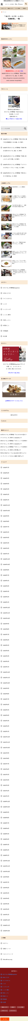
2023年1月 (6, 666)
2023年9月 (6, 623)
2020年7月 (6, 823)
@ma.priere (14, 415)
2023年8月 (6, 629)
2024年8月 (6, 570)
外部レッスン (7, 320)
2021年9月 (6, 753)
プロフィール (3, 8)
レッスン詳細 (17, 8)
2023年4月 (6, 650)
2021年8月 (6, 758)
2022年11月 (6, 677)
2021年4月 (6, 780)
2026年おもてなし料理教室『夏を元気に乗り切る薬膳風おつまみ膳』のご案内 (15, 140)
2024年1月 (6, 602)
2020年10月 (6, 807)
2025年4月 (6, 537)
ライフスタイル (7, 298)
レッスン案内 (7, 314)
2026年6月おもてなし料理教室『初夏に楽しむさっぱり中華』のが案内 (14, 157)
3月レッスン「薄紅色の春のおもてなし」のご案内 (19, 243)
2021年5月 (6, 774)
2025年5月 (6, 532)
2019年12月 (6, 860)
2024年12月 (6, 559)
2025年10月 (6, 510)
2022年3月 (6, 720)
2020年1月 (6, 855)
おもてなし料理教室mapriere (11, 287)
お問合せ (24, 8)
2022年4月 (6, 715)
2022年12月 (6, 672)
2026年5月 (6, 478)
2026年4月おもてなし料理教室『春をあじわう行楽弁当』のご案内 (14, 174)
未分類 (5, 336)
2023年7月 (6, 634)
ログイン (5, 943)
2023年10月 (6, 618)
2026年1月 (6, 499)
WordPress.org (7, 959)
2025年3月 (6, 543)
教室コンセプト (10, 8)
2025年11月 (6, 505)
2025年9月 (6, 516)
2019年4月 (6, 898)
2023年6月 (6, 640)
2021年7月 (6, 763)
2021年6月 (6, 769)
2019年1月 (6, 914)
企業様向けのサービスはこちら (14, 400)
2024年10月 (6, 564)
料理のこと (6, 325)
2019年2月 (6, 909)
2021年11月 (6, 742)
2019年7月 (6, 882)
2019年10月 (6, 871)
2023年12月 (6, 607)
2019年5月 (6, 893)
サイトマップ (12, 1010)
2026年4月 (6, 483)
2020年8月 (6, 817)
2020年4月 (6, 839)
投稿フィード (7, 948)
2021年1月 (6, 796)
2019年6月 (6, 887)
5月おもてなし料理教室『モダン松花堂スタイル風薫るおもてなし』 (19, 26)
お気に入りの (7, 293)
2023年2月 (6, 661)
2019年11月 (6, 866)
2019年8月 (6, 877)
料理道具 (5, 331)
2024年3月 (6, 591)
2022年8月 (6, 693)
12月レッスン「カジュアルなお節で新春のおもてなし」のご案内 (19, 253)
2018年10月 (6, 930)
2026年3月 (6, 489)
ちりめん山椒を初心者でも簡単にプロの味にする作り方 (19, 234)
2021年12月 (6, 737)
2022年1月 (6, 731)
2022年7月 (6, 699)
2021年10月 (6, 747)
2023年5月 (6, 645)
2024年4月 (6, 586)
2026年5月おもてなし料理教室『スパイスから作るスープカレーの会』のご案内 (14, 166)
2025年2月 (6, 548)
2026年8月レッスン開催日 (18, 187)
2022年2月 (6, 726)
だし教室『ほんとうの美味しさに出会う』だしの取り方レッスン (19, 197)
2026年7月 (6, 467)
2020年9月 (6, 812)
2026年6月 (6, 473)
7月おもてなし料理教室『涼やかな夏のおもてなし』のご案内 (19, 216)
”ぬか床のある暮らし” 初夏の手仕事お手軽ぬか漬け (19, 206)
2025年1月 (6, 553)
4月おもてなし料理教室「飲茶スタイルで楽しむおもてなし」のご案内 (19, 225)
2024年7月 (6, 575)
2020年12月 (6, 801)
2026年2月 (6, 494)
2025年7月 (6, 526)
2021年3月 (6, 785)
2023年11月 (6, 613)
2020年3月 (6, 844)
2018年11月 (6, 925)
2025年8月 (6, 521)
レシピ (5, 304)
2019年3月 (6, 903)
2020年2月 (6, 850)
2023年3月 (6, 656)
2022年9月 (6, 688)
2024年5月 (6, 580)
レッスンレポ (7, 309)
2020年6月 (6, 828)
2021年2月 (6, 790)
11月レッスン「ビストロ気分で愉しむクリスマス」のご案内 (19, 262)
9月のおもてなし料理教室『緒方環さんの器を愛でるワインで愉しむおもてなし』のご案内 (19, 271)
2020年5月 (6, 833)
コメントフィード (8, 954)
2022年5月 (6, 710)
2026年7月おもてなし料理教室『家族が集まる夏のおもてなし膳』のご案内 (14, 74)
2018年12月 (6, 920)
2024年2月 (6, 596)
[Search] (25, 128)
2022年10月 (6, 683)
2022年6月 (6, 704)
